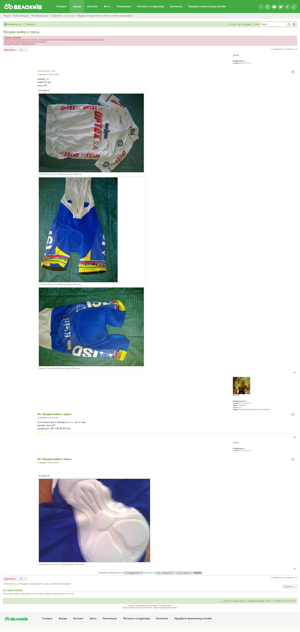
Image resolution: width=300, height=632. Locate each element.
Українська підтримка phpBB (165, 608)
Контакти (176, 6)
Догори (294, 373)
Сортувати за (150, 573)
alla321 (236, 55)
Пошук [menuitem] (234, 24)
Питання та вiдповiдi (150, 6)
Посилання (124, 6)
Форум (77, 6)
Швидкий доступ (15, 24)
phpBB (140, 606)
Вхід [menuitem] (257, 24)
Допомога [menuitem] (30, 24)
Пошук (289, 24)
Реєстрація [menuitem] (246, 24)
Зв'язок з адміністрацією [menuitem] (234, 601)
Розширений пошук (294, 24)
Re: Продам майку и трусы (55, 414)
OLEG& (236, 395)
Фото (107, 6)
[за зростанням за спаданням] (184, 573)
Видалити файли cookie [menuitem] (260, 601)
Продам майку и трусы (21, 32)
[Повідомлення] (38, 74)
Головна (61, 6)
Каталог (92, 6)
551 (245, 401)
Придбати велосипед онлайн (207, 6)
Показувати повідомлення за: (111, 573)
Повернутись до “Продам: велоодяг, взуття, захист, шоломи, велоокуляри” (38, 584)
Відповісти (9, 49)
